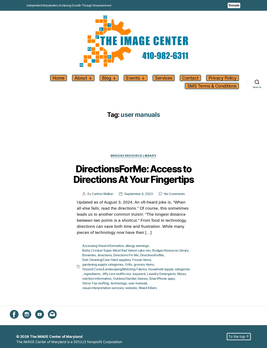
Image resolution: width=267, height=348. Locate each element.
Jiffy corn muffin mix (116, 274)
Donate (234, 5)
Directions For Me (125, 255)
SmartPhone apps (162, 278)
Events (135, 78)
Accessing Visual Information (103, 246)
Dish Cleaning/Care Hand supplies (106, 260)
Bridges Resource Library (133, 156)
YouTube (42, 321)
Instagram (30, 321)
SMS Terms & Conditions (212, 86)
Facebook (18, 321)
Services (163, 78)
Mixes (181, 274)
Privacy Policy (223, 78)
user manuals (137, 283)
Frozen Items (141, 260)
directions (104, 255)
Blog (109, 78)
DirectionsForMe (152, 255)
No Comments (174, 194)
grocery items (144, 264)
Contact (190, 78)
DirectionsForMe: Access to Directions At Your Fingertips (133, 174)
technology (119, 283)
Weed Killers (148, 288)
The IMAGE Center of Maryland (56, 337)
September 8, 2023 (138, 194)
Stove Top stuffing (95, 283)
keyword (139, 274)
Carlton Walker (102, 194)
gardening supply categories (102, 264)
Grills (128, 264)
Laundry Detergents (161, 274)
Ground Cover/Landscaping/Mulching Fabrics (114, 269)
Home (59, 78)
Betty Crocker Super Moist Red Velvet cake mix (116, 250)
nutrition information (96, 278)
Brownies (89, 255)
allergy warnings (137, 246)
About (83, 78)
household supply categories (169, 269)
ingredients (92, 274)
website (131, 288)
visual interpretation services (103, 288)
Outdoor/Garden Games (130, 278)
